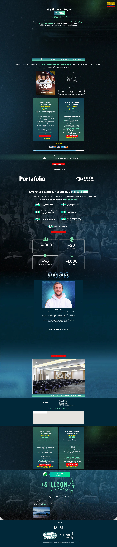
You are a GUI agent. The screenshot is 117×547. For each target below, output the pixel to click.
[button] (36, 302)
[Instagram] (62, 527)
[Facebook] (55, 527)
